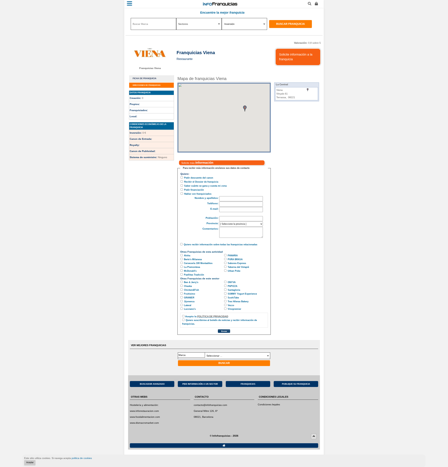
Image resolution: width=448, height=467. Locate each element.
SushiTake (233, 297)
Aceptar (30, 462)
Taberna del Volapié (238, 267)
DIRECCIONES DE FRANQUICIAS (146, 85)
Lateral (187, 305)
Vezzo (231, 305)
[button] (245, 108)
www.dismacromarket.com (144, 422)
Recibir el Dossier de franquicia (201, 181)
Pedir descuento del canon (198, 177)
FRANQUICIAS (248, 384)
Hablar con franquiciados (197, 194)
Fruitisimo (189, 293)
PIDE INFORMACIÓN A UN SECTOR (200, 384)
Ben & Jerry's (191, 282)
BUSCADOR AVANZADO (152, 384)
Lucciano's (190, 309)
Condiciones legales (269, 404)
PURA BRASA (235, 259)
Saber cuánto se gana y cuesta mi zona (205, 185)
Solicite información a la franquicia (295, 57)
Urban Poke (234, 271)
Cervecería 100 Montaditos (198, 263)
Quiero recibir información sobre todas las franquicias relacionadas (220, 244)
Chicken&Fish (191, 290)
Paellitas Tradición (194, 274)
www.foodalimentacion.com (145, 416)
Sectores (183, 24)
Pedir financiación (194, 190)
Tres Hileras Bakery (238, 301)
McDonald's (190, 271)
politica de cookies (82, 458)
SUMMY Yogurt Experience (242, 293)
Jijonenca (189, 301)
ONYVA (232, 282)
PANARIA (233, 255)
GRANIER (189, 297)
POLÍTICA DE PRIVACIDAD (212, 316)
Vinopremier (234, 309)
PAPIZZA (232, 286)
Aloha (187, 255)
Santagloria (234, 290)
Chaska (188, 286)
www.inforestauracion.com (144, 411)
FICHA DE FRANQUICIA (144, 78)
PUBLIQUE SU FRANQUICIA (296, 384)
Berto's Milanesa (193, 259)
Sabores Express (237, 263)
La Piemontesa (192, 267)
